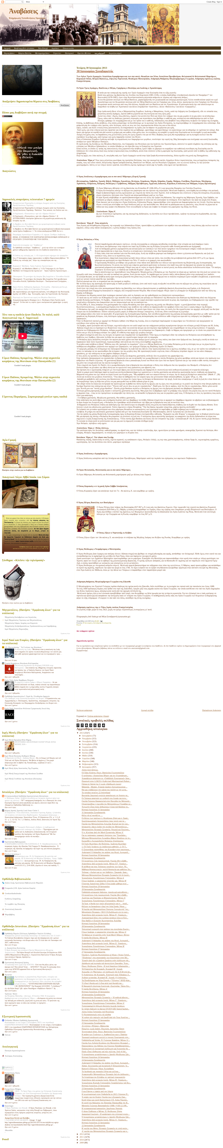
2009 (82, 1143)
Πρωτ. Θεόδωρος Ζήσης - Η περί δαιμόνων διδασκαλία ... (106, 966)
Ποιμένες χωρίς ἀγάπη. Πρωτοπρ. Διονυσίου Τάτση (103, 1029)
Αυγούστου (87, 747)
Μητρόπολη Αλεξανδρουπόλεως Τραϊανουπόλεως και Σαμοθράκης (30, 626)
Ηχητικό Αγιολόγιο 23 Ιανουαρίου (96, 1086)
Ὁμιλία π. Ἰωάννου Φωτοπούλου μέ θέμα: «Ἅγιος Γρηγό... (106, 955)
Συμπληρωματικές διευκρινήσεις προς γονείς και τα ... (104, 821)
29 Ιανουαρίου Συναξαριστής (93, 889)
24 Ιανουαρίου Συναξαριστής (93, 1060)
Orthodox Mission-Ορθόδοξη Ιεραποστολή (21, 1020)
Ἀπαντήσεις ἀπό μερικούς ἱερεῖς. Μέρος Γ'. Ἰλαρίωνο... (104, 1000)
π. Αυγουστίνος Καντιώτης (15, 948)
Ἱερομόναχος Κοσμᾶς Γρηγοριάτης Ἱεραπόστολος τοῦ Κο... (106, 1083)
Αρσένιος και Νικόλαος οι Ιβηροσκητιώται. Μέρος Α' (104, 898)
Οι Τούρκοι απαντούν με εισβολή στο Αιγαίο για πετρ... (104, 798)
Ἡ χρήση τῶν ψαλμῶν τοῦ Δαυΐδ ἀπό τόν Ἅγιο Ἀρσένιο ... (106, 1017)
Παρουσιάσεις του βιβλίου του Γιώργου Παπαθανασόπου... (106, 1046)
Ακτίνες (8, 825)
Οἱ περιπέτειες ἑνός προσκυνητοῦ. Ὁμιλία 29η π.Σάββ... (105, 861)
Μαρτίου (86, 761)
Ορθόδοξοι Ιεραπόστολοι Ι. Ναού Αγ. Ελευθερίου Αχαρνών (27, 696)
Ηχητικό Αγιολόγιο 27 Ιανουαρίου (96, 949)
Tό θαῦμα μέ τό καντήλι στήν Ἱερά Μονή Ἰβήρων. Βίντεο (105, 935)
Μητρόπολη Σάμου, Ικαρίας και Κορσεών (21, 623)
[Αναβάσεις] (86, 105)
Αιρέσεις (55, 48)
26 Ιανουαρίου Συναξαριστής (93, 995)
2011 (82, 1137)
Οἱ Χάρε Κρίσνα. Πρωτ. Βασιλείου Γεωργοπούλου (103, 773)
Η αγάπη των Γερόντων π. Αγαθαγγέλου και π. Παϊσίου (104, 1034)
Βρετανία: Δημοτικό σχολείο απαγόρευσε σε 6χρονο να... (105, 795)
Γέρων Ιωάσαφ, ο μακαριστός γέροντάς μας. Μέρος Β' (104, 881)
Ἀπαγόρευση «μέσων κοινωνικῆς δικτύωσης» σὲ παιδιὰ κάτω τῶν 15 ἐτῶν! (33, 936)
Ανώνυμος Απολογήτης (13, 1056)
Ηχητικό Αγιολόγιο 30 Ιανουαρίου (96, 855)
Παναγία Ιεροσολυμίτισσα (15, 1051)
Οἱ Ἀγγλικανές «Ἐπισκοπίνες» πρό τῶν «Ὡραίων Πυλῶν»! (34, 214)
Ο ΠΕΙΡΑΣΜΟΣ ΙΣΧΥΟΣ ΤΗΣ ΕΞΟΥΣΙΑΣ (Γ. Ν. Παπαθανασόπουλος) (31, 844)
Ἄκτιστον (8, 975)
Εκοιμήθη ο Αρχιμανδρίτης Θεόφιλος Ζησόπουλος (103, 841)
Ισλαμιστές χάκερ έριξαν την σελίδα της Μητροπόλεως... (105, 827)
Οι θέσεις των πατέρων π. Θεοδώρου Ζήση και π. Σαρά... (105, 818)
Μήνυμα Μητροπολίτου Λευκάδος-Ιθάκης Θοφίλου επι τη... (106, 838)
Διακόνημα (9, 1106)
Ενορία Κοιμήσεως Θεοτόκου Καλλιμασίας (21, 663)
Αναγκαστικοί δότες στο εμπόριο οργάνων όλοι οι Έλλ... (105, 918)
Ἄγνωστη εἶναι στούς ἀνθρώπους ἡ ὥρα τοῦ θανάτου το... (105, 807)
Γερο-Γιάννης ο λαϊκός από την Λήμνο (97, 1091)
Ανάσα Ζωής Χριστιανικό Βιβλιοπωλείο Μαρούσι (24, 883)
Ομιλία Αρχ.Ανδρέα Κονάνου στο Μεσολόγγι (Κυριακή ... (106, 1043)
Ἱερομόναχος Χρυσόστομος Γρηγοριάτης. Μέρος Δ (103, 878)
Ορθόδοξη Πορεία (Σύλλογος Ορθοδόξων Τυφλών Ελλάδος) (28, 933)
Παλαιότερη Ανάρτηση (211, 710)
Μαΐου (85, 756)
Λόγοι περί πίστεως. (90, 770)
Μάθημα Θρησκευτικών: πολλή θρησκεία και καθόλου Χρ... (107, 869)
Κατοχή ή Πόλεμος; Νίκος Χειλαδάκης (98, 1069)
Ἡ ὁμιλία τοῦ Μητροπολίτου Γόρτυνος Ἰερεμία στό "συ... (105, 909)
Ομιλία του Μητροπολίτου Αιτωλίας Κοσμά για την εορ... (105, 824)
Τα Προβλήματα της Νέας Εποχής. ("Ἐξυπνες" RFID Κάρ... (106, 980)
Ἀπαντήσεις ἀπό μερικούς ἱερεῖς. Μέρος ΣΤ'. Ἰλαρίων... (105, 864)
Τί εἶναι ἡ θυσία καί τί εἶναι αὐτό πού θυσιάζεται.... (103, 983)
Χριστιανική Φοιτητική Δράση (17, 962)
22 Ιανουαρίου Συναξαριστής (93, 1125)
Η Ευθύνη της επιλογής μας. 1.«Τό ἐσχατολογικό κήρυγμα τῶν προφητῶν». (41, 255)
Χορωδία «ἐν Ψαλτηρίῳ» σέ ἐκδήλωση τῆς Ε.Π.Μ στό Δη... (106, 972)
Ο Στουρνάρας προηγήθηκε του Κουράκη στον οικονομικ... (106, 849)
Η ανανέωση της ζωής (23, 649)
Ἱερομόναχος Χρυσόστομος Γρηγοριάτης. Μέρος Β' (103, 946)
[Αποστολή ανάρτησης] (100, 621)
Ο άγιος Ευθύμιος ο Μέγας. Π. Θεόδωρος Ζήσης (102, 1111)
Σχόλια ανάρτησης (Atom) (98, 716)
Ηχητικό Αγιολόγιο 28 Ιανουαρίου (96, 923)
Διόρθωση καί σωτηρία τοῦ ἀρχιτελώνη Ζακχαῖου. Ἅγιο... (105, 963)
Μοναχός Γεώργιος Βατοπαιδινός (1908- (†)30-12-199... (105, 1106)
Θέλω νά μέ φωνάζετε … (92, 815)
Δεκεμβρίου (87, 736)
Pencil (79, 625)
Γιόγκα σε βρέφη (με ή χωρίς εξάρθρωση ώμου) (101, 784)
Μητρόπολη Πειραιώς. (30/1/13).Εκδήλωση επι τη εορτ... (105, 912)
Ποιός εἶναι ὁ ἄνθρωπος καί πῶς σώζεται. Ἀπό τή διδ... (104, 1051)
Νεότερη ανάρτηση (84, 710)
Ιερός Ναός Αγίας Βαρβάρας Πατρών (19, 680)
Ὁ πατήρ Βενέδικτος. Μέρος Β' (94, 938)
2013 (82, 733)
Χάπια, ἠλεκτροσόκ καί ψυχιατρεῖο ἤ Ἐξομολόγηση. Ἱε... (105, 1066)
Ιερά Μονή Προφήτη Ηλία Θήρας (18, 740)
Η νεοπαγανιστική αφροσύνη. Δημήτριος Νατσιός (102, 1108)
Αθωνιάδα (9, 1130)
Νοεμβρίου (87, 738)
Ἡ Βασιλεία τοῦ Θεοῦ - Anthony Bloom (20, 758)
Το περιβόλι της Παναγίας (15, 904)
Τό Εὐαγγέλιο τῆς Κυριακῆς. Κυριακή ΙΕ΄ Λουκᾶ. (102, 969)
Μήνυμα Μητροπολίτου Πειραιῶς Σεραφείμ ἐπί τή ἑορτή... (106, 875)
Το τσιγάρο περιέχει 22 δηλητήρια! (96, 793)
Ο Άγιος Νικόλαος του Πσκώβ (16, 1108)
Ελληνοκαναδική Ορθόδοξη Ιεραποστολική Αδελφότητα (26, 796)
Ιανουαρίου (87, 767)
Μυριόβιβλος (10, 914)
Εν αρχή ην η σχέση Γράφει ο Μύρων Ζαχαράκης (33, 682)
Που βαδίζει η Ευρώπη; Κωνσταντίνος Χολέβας (101, 921)
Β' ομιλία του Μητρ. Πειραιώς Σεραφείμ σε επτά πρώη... (105, 1128)
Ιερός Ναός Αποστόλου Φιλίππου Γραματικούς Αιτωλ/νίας (27, 708)
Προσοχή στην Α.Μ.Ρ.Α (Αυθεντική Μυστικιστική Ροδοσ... (106, 781)
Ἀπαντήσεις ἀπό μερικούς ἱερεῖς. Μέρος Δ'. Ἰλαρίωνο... (104, 943)
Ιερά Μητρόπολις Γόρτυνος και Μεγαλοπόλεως (23, 620)
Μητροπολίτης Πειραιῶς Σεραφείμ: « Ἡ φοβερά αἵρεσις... (105, 997)
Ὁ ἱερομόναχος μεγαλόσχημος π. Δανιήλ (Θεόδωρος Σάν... (106, 1054)
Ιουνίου (85, 753)
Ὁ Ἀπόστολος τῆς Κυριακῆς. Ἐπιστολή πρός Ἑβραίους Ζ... (106, 975)
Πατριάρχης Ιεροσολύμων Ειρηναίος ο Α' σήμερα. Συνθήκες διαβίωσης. (39, 234)
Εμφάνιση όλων (65, 633)
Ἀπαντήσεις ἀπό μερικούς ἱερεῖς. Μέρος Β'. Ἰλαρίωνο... (105, 1080)
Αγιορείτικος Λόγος (12, 1073)
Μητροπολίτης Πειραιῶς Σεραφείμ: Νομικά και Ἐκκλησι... (106, 830)
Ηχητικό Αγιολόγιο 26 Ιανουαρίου (96, 992)
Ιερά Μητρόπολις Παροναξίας (16, 629)
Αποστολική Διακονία (13, 909)
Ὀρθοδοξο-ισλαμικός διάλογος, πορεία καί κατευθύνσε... (105, 892)
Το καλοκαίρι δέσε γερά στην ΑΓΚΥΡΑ (19, 965)
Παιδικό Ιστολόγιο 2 (13, 854)
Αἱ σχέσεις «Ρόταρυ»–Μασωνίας (95, 1026)
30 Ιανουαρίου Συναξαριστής (95, 71)
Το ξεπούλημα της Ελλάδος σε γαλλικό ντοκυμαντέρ (103, 1077)
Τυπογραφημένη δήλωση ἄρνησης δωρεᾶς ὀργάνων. (103, 1006)
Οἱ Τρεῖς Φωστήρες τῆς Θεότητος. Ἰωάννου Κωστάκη (104, 844)
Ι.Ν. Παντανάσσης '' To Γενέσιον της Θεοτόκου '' (24, 647)
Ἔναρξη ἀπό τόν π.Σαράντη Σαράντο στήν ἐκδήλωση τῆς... (106, 960)
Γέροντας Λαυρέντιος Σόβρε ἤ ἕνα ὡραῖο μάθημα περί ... (105, 884)
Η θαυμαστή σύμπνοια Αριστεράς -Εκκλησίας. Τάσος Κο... (106, 986)
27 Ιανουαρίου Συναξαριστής (93, 952)
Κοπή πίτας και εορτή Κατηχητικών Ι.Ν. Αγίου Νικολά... (105, 1100)
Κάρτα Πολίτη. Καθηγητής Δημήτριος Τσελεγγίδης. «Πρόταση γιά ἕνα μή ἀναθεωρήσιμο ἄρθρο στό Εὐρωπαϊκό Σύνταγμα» (40, 288)
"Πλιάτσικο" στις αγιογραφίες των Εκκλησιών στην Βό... (105, 958)
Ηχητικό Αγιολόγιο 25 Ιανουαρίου (96, 1020)
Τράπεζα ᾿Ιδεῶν (11, 994)
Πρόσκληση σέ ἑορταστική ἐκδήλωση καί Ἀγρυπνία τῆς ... (106, 1049)
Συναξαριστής (106, 623)
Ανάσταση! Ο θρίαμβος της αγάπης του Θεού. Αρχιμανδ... (105, 852)
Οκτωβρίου (87, 741)
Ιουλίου (85, 750)
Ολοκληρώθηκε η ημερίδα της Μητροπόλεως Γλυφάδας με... (107, 804)
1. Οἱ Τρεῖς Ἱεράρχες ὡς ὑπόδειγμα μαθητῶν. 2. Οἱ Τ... (104, 847)
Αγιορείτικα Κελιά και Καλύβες (17, 1118)
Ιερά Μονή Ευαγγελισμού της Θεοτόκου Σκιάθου (24, 773)
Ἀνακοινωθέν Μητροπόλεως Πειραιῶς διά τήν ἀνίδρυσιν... (106, 1074)
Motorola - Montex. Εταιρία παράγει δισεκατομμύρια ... (104, 787)
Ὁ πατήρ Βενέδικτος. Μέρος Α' (94, 989)
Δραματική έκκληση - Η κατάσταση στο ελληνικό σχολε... (106, 1114)
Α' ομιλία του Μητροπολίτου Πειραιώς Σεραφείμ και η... (105, 1131)
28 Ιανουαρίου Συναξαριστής (93, 926)
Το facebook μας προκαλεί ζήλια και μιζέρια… (101, 1071)
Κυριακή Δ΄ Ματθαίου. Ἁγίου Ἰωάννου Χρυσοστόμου (33, 266)
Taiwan (7, 1035)
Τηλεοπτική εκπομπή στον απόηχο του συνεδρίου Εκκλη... (106, 929)
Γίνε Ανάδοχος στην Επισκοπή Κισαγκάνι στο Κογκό (24, 698)
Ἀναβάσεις (23, 11)
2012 (82, 1134)
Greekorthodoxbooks (13, 893)
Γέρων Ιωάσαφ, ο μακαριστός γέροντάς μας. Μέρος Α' (104, 932)
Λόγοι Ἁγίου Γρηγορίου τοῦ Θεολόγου (98, 1012)
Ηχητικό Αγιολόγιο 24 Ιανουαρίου (96, 1057)
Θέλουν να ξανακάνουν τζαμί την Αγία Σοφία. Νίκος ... (104, 906)
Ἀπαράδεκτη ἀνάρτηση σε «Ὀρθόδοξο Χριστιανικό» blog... (106, 778)
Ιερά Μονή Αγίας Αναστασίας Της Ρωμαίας (21, 768)
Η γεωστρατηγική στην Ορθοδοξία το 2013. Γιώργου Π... (105, 1094)
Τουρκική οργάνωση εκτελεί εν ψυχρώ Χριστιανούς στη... (106, 1037)
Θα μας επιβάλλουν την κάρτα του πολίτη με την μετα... (105, 790)
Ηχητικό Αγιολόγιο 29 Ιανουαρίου (96, 886)
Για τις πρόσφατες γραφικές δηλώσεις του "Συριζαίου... (104, 835)
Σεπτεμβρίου (87, 744)
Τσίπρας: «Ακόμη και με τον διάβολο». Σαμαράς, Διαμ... (105, 872)
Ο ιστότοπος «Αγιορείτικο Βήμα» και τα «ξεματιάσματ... (105, 775)
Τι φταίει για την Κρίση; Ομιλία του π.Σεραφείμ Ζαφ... (104, 1097)
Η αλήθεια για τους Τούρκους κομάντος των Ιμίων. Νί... (105, 866)
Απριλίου (86, 758)
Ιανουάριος (97, 623)
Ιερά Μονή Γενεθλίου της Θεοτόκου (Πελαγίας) (23, 779)
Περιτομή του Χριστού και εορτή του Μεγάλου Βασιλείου (34, 297)
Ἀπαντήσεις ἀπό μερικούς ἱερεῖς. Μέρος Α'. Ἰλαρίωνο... (105, 1120)
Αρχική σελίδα (147, 710)
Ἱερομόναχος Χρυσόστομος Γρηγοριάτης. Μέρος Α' (103, 1003)
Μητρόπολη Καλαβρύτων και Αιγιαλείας (20, 617)
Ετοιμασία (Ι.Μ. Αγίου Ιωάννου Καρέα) (20, 888)
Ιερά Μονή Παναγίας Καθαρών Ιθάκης (20, 756)
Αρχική (7, 48)
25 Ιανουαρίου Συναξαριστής (93, 1023)
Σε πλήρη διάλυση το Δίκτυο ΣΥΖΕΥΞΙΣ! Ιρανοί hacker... (105, 1009)
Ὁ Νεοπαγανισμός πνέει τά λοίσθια (96, 1014)
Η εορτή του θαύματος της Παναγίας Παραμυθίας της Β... (105, 1103)
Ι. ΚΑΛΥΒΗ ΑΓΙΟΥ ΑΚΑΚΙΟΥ (17, 1120)
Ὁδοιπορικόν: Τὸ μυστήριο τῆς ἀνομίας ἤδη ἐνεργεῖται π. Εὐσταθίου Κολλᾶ (41, 276)
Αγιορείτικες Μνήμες (13, 1089)
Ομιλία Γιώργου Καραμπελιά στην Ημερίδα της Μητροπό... (106, 801)
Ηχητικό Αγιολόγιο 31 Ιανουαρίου (96, 810)
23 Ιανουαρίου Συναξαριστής (93, 1088)
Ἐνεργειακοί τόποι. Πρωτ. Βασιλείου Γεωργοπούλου (104, 1032)
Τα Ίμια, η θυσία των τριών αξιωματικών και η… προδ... (105, 903)
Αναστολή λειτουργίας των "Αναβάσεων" (28, 245)
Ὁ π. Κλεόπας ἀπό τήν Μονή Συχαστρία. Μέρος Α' (103, 832)
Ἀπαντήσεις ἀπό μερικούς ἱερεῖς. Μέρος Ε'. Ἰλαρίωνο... (105, 915)
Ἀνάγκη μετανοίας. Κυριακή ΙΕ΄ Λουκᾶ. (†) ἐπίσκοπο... (104, 977)
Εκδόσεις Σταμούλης (13, 899)
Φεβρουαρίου (88, 764)
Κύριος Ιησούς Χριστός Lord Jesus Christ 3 (22, 810)
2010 (82, 1140)
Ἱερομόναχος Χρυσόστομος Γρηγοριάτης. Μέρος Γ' (103, 901)
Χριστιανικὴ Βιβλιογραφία (15, 842)
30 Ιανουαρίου (88, 623)
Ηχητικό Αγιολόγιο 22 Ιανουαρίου (96, 1123)
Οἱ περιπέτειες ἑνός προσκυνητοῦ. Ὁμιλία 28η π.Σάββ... (105, 895)
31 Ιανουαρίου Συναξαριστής (93, 812)
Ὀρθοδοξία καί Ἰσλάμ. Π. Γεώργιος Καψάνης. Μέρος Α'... (106, 1040)
